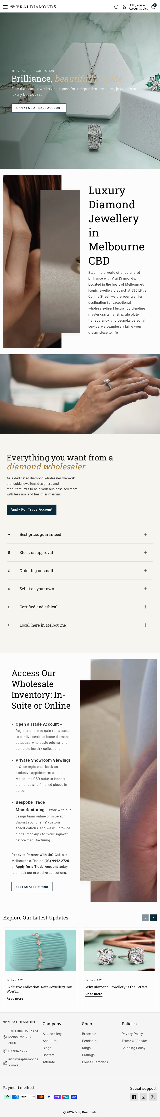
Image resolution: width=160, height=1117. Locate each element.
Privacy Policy (132, 1034)
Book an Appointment (32, 886)
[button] (6, 6)
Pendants (89, 1041)
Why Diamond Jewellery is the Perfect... (117, 987)
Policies (129, 1023)
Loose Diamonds (95, 1062)
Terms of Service (135, 1041)
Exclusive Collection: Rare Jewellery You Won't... (39, 989)
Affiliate (49, 1062)
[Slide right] (153, 917)
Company (52, 1023)
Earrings (88, 1055)
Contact (49, 1055)
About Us (49, 1041)
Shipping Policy (134, 1048)
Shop (87, 1023)
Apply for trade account (31, 509)
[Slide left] (145, 917)
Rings (86, 1048)
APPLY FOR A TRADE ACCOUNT (39, 107)
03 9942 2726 (19, 1051)
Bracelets (89, 1034)
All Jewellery (52, 1034)
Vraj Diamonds (86, 1112)
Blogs (47, 1048)
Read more (15, 998)
